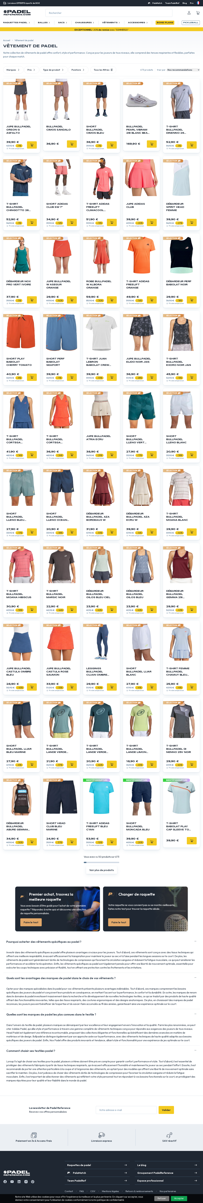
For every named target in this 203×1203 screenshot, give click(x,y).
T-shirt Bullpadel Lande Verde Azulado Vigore (56, 749)
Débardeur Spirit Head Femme (175, 207)
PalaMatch (157, 3)
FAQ (82, 1191)
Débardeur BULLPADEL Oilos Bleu (135, 594)
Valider (166, 1110)
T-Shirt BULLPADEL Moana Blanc (177, 517)
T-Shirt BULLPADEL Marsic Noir (55, 594)
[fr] (198, 2)
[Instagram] (26, 1182)
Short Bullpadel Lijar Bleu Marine (19, 749)
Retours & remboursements (139, 1191)
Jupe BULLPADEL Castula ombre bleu (18, 671)
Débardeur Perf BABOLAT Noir (178, 283)
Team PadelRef (172, 3)
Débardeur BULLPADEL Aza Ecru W (137, 517)
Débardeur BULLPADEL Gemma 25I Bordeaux (174, 594)
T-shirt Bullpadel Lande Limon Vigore (136, 749)
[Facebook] (5, 1182)
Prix (29, 69)
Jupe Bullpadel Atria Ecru (98, 438)
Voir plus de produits (101, 870)
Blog (185, 3)
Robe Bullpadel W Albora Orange (98, 284)
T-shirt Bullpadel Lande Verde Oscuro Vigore (98, 749)
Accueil (6, 40)
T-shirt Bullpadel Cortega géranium (54, 439)
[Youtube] (12, 1182)
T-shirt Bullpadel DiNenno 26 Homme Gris (175, 130)
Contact (69, 1191)
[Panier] (198, 13)
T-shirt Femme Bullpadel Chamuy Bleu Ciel (177, 672)
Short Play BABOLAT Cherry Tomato (19, 362)
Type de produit (51, 69)
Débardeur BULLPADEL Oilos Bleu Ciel (98, 594)
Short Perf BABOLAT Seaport (55, 362)
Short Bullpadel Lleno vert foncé (135, 439)
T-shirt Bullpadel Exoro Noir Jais (178, 362)
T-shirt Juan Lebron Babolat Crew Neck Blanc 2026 (97, 362)
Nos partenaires (168, 1191)
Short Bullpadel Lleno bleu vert (15, 517)
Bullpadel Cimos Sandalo (58, 128)
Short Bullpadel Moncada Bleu (138, 826)
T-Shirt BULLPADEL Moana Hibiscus (18, 594)
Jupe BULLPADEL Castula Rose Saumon (58, 671)
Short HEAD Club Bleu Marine (55, 826)
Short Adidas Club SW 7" (57, 205)
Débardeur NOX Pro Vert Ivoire (18, 283)
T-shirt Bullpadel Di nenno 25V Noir (178, 749)
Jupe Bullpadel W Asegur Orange (58, 284)
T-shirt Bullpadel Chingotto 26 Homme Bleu (17, 207)
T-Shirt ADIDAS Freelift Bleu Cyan (97, 826)
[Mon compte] (189, 13)
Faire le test (31, 922)
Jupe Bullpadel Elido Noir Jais (138, 360)
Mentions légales (110, 1191)
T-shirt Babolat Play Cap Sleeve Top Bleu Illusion (178, 826)
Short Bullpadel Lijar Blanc (138, 671)
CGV (92, 1191)
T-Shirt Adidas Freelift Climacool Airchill (97, 207)
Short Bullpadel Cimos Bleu (95, 130)
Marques (11, 69)
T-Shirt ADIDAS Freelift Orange (137, 284)
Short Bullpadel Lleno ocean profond (56, 517)
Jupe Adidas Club (135, 205)
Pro (191, 3)
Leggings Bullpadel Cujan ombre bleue (96, 672)
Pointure (76, 69)
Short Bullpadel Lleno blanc (176, 439)
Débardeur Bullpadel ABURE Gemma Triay (17, 826)
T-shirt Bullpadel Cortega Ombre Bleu (15, 439)
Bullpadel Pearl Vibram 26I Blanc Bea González (136, 130)
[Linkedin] (19, 1182)
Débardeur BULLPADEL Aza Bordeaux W (97, 517)
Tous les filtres (101, 69)
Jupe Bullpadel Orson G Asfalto (18, 130)
